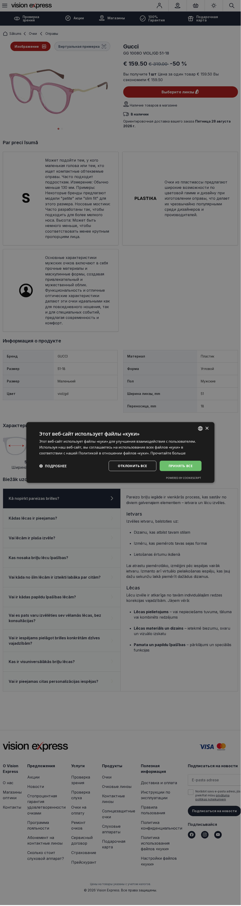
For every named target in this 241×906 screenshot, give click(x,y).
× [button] (207, 428)
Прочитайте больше (168, 453)
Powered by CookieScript (183, 478)
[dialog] (120, 452)
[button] (53, 466)
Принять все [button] (181, 465)
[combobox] (200, 428)
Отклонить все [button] (132, 465)
